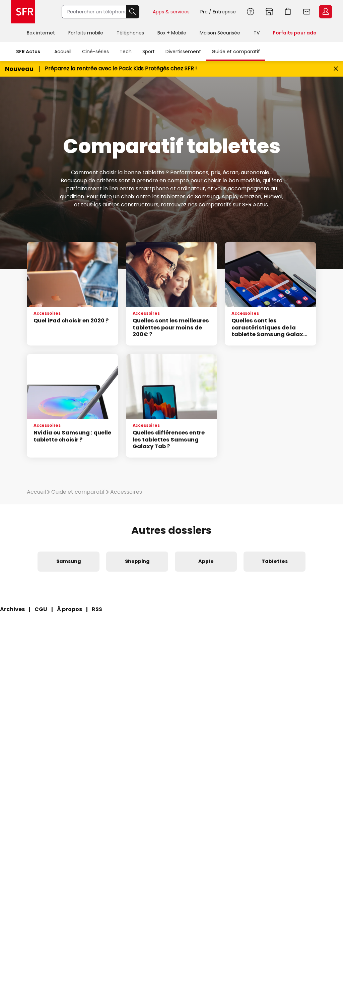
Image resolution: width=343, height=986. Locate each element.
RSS (97, 609)
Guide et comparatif (236, 51)
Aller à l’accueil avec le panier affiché (288, 11)
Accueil (62, 51)
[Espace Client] (325, 12)
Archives (12, 609)
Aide (250, 11)
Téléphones (130, 32)
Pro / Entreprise (218, 11)
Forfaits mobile (85, 32)
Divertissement (183, 51)
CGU (41, 609)
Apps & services (171, 11)
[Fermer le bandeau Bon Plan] (336, 68)
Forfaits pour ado (295, 32)
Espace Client (325, 11)
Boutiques (269, 11)
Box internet (41, 32)
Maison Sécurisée (220, 32)
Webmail (306, 11)
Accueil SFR (23, 11)
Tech (126, 51)
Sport (148, 51)
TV (257, 32)
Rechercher (132, 11)
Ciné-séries (95, 51)
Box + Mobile (171, 32)
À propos (69, 609)
